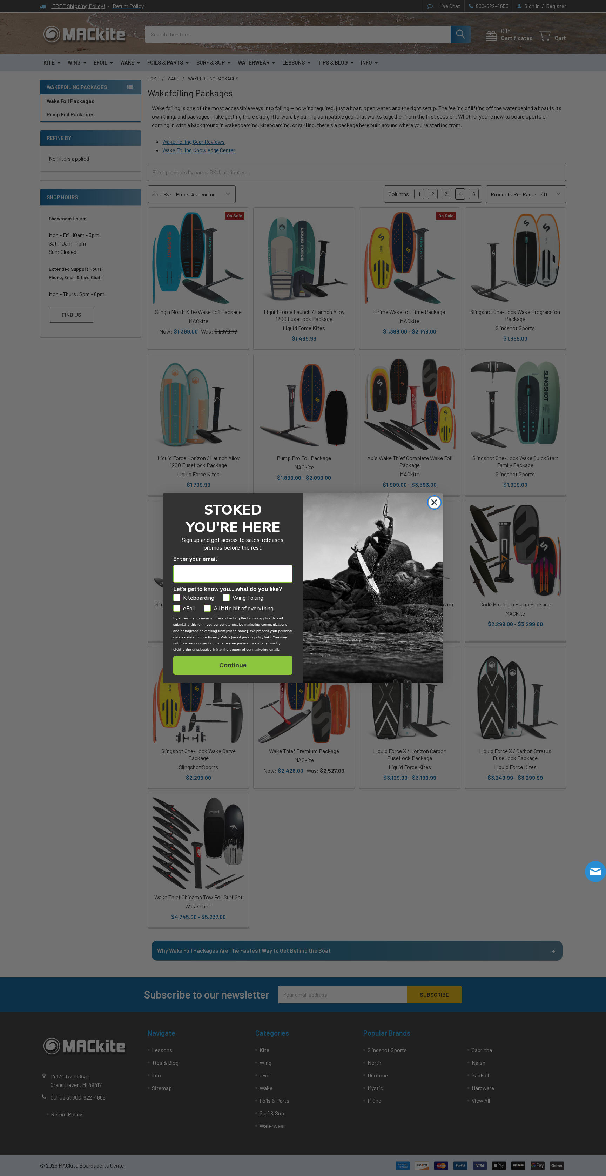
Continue (233, 665)
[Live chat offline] (595, 871)
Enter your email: (196, 559)
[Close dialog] (434, 502)
